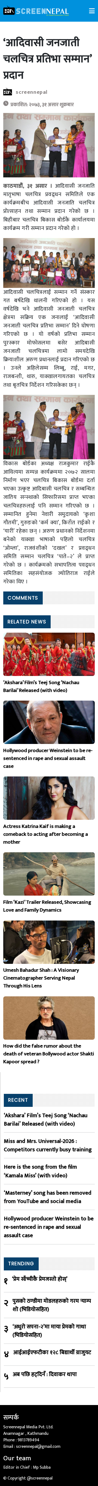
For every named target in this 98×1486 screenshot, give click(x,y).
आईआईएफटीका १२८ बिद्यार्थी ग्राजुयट (52, 1352)
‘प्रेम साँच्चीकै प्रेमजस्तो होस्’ (40, 1279)
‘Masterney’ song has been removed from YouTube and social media (47, 1197)
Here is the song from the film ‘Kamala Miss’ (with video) (40, 1171)
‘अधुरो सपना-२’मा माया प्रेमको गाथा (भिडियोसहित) (49, 1330)
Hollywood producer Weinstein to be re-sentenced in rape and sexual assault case (49, 1227)
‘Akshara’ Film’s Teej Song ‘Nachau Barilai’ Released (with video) (45, 1119)
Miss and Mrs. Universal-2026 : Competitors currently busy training (48, 1145)
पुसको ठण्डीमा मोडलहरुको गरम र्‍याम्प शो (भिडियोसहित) (52, 1305)
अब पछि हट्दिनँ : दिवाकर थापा (45, 1374)
